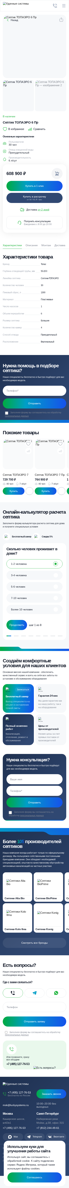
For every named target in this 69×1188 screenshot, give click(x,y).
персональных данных (17, 416)
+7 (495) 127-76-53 (17, 1064)
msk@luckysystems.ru (16, 1105)
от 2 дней (43, 209)
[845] (57, 173)
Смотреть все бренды (34, 942)
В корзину (29, 491)
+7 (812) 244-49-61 (47, 1127)
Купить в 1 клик (13, 491)
